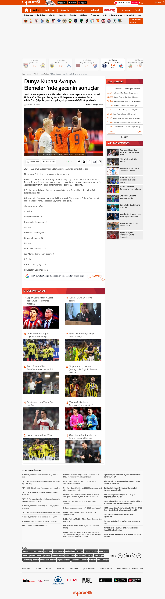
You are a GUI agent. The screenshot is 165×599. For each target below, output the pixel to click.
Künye (38, 569)
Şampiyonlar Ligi (116, 15)
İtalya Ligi (52, 15)
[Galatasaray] (31, 21)
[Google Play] (120, 582)
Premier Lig (95, 15)
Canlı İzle (92, 560)
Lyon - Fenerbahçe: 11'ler (39, 435)
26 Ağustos (36, 60)
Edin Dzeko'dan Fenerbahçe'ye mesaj (127, 127)
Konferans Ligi (28, 15)
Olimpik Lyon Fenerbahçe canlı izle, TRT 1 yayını (39, 517)
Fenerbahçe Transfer (48, 560)
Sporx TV (65, 10)
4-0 (36, 66)
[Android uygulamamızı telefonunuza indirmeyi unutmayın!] (61, 3)
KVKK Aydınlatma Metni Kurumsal (130, 569)
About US (60, 569)
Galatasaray (70, 555)
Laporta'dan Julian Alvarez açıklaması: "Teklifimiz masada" (40, 300)
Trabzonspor (99, 555)
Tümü (137, 10)
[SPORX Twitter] (132, 556)
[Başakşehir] (76, 21)
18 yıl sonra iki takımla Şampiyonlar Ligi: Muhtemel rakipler (83, 369)
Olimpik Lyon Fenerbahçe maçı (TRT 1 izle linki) (39, 521)
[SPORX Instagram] (126, 556)
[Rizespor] (92, 21)
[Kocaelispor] (81, 21)
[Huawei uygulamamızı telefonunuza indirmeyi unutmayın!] (81, 3)
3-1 (63, 66)
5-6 (115, 66)
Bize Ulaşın (26, 569)
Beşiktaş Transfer (63, 560)
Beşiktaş (89, 555)
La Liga (105, 15)
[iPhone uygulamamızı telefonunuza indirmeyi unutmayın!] (71, 3)
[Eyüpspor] (109, 21)
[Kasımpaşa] (59, 21)
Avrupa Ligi (130, 15)
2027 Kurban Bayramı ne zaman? (34, 526)
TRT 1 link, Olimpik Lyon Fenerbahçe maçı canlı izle (41, 512)
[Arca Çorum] (103, 21)
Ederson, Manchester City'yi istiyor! (126, 93)
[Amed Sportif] (70, 21)
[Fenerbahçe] (64, 21)
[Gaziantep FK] (53, 21)
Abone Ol (135, 3)
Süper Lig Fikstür (29, 555)
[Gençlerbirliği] (26, 21)
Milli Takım (83, 15)
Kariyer (48, 569)
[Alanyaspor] (48, 21)
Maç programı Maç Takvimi (33, 551)
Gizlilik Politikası (106, 569)
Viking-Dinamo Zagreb (62, 63)
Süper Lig (73, 15)
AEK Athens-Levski (36, 63)
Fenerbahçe (80, 555)
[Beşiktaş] (87, 21)
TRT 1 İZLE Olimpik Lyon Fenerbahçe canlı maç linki (41, 488)
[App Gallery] (134, 582)
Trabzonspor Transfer (80, 560)
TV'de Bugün (103, 551)
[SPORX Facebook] (120, 556)
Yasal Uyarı (73, 569)
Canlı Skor (80, 10)
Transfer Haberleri (91, 551)
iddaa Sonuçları (103, 560)
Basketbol (49, 10)
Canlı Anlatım (70, 551)
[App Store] (105, 582)
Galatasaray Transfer (31, 560)
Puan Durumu (135, 19)
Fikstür (133, 22)
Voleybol (95, 10)
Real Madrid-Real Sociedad (141, 63)
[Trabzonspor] (42, 21)
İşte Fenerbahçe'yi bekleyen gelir (124, 114)
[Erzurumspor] (120, 21)
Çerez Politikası (88, 569)
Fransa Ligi (62, 15)
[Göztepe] (98, 21)
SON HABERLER (115, 81)
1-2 (89, 64)
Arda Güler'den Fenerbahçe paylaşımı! (126, 118)
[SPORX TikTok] (139, 556)
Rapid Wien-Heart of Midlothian (114, 63)
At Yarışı (126, 10)
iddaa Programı (58, 555)
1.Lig (139, 15)
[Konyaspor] (114, 21)
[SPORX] (82, 593)
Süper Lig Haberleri (44, 555)
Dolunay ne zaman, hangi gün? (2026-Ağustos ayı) (82, 508)
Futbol (36, 10)
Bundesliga (41, 15)
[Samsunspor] (37, 21)
